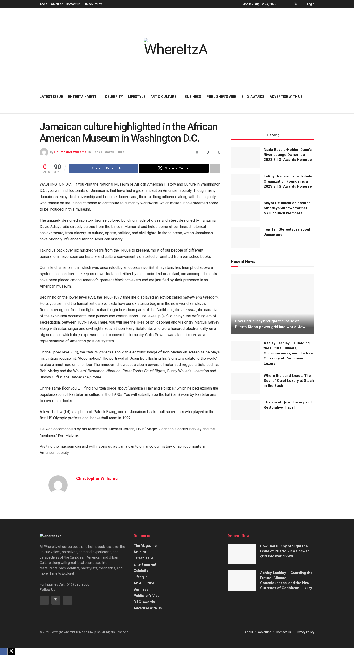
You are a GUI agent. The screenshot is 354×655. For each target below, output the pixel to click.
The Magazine (145, 546)
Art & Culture (163, 97)
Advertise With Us (286, 97)
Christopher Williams (70, 152)
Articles (140, 552)
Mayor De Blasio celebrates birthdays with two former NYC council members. (287, 208)
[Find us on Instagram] (67, 600)
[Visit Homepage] (175, 47)
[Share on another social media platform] (215, 168)
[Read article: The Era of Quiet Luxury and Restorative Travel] (245, 410)
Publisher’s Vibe (221, 97)
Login (310, 4)
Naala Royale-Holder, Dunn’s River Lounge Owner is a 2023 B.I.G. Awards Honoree (288, 154)
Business (193, 97)
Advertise (56, 4)
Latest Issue (51, 97)
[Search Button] (312, 97)
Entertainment (82, 97)
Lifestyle (136, 97)
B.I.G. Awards (252, 97)
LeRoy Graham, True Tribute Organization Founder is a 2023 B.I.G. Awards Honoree (288, 181)
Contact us (73, 4)
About (43, 4)
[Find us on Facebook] (289, 4)
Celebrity (114, 97)
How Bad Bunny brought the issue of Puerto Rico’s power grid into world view (284, 551)
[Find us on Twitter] (296, 4)
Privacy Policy (93, 4)
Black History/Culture (108, 152)
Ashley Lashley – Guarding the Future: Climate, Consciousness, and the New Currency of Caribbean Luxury (288, 353)
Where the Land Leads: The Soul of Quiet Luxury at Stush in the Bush (289, 380)
